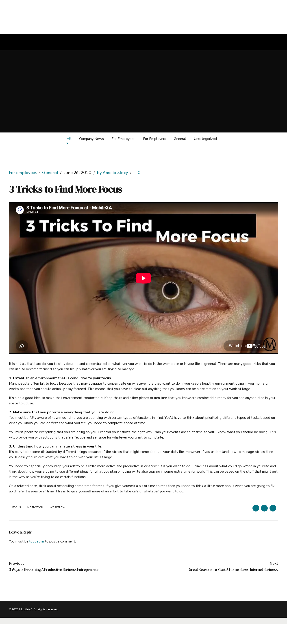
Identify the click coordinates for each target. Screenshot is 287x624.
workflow (57, 507)
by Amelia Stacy (112, 173)
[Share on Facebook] (255, 508)
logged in (36, 541)
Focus (16, 507)
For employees (23, 173)
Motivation (35, 507)
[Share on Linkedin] (273, 508)
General (50, 173)
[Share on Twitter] (264, 508)
